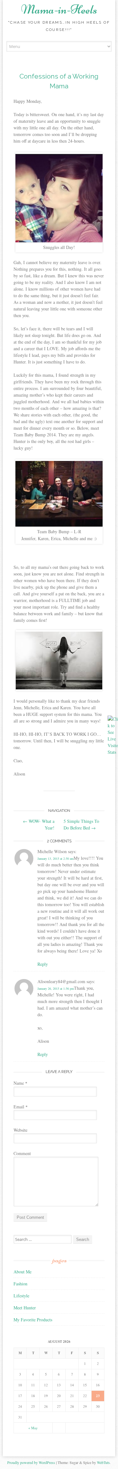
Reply (42, 964)
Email (21, 1107)
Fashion (20, 1284)
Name (20, 1083)
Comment (22, 1153)
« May (33, 1427)
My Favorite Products (33, 1320)
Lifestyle (21, 1296)
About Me (22, 1272)
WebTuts (103, 1462)
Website (20, 1130)
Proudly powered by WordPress (31, 1462)
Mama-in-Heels (59, 9)
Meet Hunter (25, 1308)
